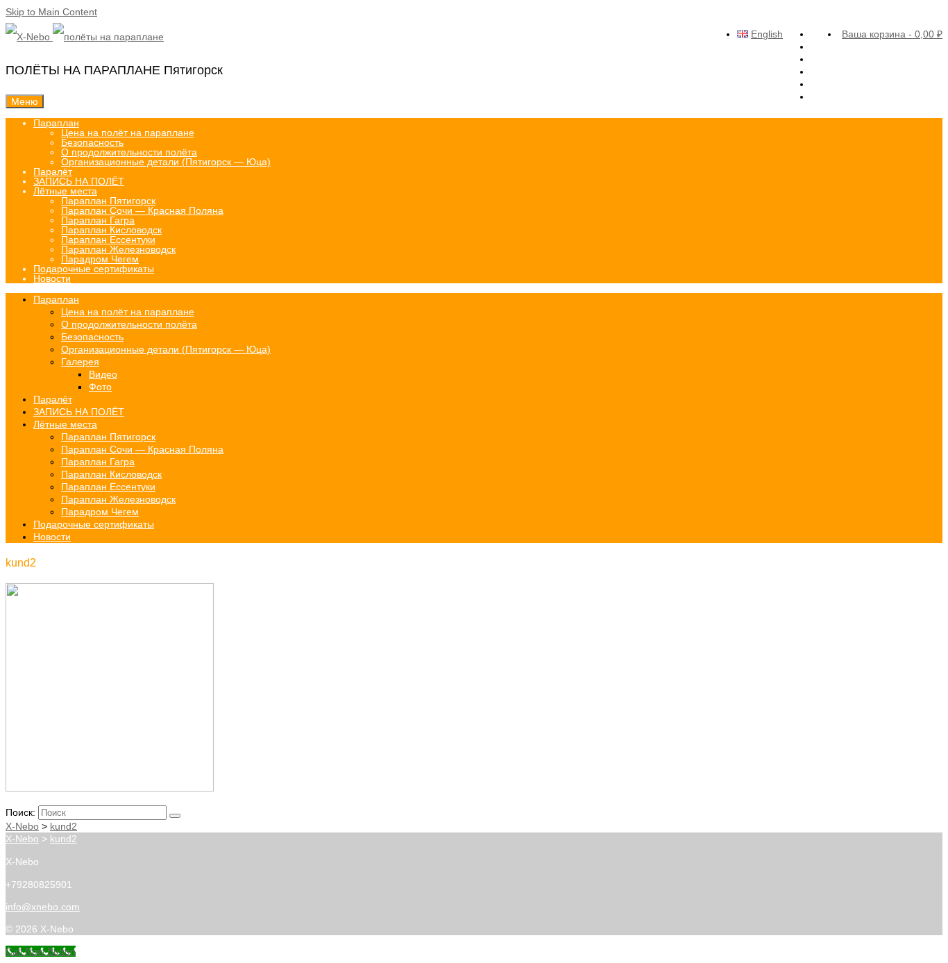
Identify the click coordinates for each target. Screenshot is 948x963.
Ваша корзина (892, 34)
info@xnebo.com (43, 906)
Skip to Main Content (51, 11)
